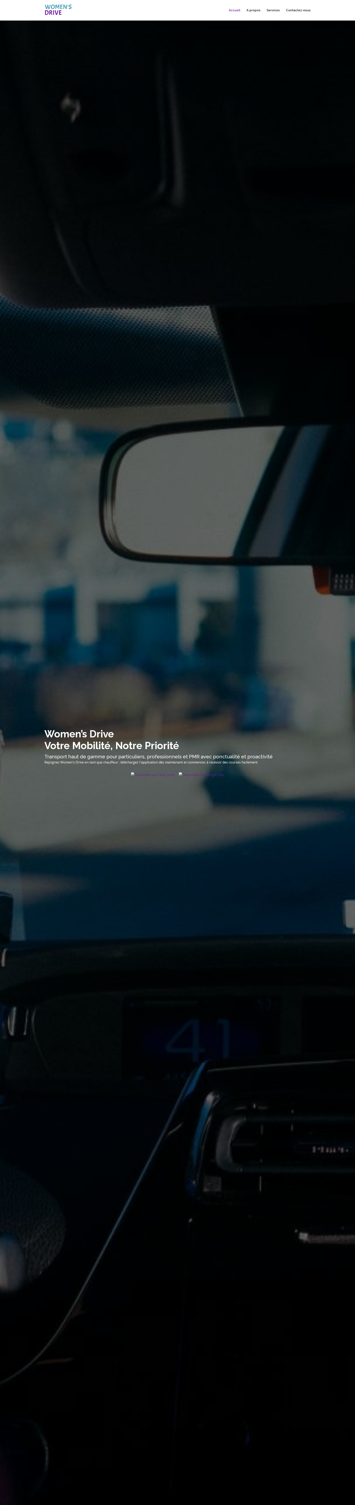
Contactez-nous (298, 10)
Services (273, 10)
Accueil (234, 10)
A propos (253, 10)
